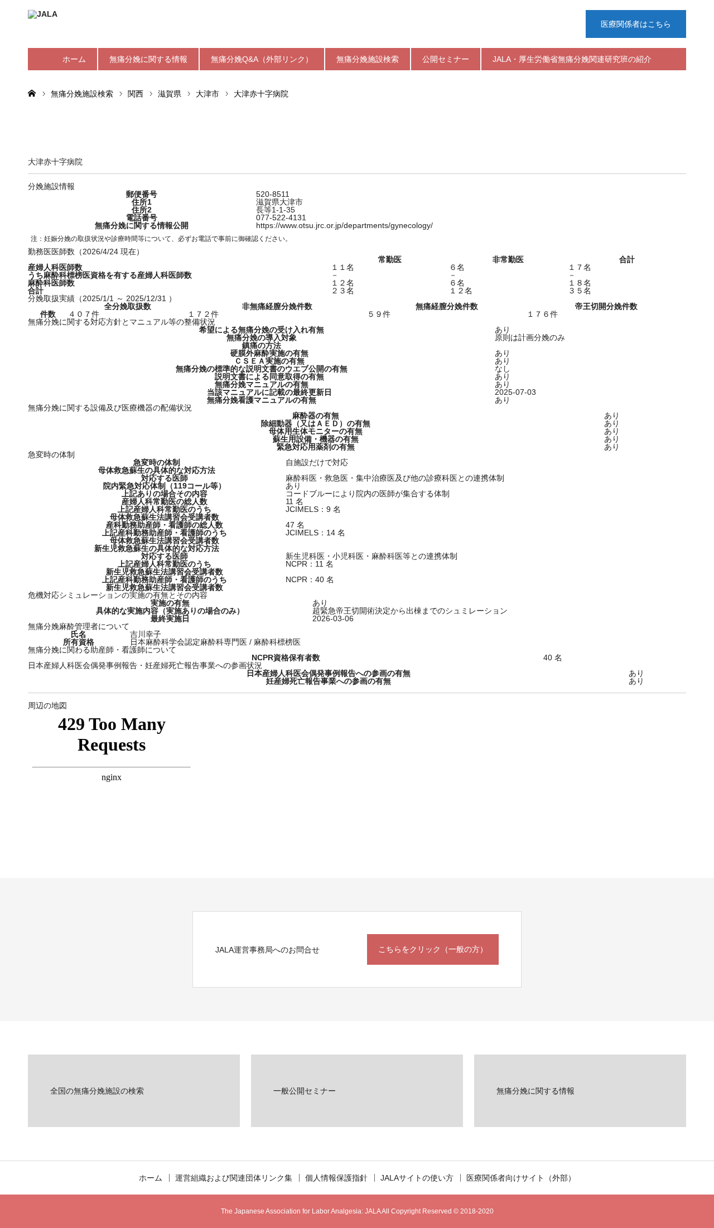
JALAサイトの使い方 (417, 1178)
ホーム (74, 59)
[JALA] (195, 25)
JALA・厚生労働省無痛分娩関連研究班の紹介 (572, 59)
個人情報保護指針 (336, 1178)
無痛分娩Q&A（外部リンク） (262, 59)
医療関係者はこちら (636, 24)
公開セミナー (445, 59)
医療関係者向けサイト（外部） (521, 1178)
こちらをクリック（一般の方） (433, 949)
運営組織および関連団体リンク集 (233, 1178)
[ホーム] (32, 93)
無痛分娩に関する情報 (148, 59)
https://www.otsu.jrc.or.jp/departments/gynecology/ (344, 225)
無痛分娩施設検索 (367, 59)
